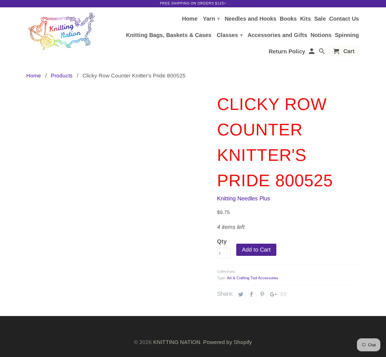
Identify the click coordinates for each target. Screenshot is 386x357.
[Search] (322, 52)
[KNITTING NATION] (61, 31)
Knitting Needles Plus (243, 198)
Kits (305, 19)
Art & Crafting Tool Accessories (252, 278)
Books (288, 19)
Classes (230, 35)
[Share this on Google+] (271, 294)
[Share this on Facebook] (250, 294)
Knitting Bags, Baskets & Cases (168, 35)
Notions (321, 35)
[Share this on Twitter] (239, 294)
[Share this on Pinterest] (261, 294)
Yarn (211, 19)
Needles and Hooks (250, 19)
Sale (320, 19)
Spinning (347, 35)
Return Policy (287, 52)
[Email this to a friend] (282, 294)
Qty (222, 241)
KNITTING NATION (176, 342)
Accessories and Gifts (277, 35)
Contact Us (344, 19)
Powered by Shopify (227, 342)
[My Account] (312, 52)
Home (190, 19)
